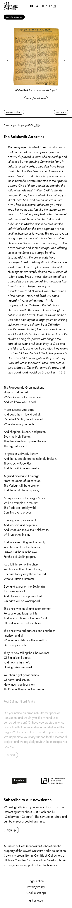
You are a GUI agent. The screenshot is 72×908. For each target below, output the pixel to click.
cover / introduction (36, 98)
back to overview (14, 16)
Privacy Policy (36, 887)
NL (48, 6)
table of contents (14, 112)
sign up (11, 830)
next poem (61, 112)
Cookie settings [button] (36, 893)
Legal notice (36, 881)
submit (11, 755)
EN (54, 6)
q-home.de (36, 900)
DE (43, 6)
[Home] (11, 6)
